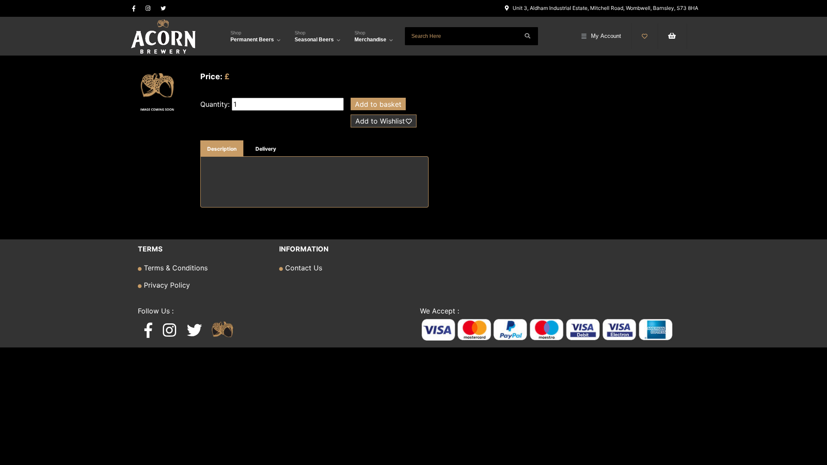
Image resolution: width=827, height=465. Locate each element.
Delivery (265, 149)
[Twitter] (163, 8)
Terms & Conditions (175, 268)
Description (221, 149)
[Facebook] (133, 8)
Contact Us (302, 268)
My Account (606, 36)
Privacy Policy (166, 285)
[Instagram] (147, 8)
